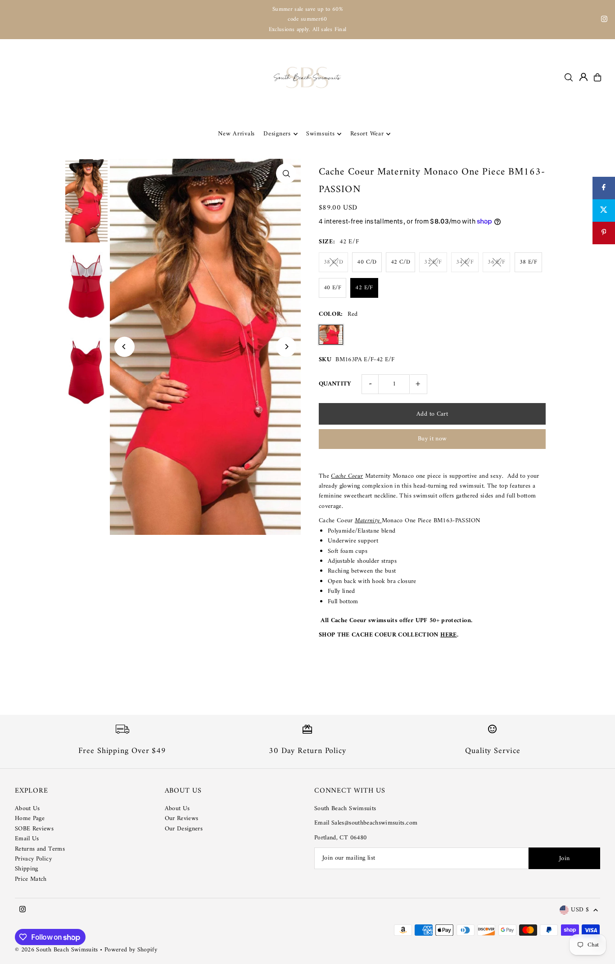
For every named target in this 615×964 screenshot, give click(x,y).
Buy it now (432, 438)
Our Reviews (182, 818)
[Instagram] (604, 20)
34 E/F (465, 262)
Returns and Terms (40, 849)
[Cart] (597, 77)
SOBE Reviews (34, 828)
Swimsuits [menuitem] (320, 133)
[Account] (583, 77)
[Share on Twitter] (603, 210)
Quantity (335, 384)
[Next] (286, 346)
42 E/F (364, 287)
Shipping (26, 868)
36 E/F (496, 262)
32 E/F (433, 262)
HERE (448, 635)
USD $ (580, 910)
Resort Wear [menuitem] (367, 133)
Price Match (31, 879)
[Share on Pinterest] (603, 233)
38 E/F (528, 262)
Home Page (30, 818)
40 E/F (332, 287)
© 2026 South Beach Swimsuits (56, 949)
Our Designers (184, 828)
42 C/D (400, 262)
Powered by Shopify (130, 949)
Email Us (27, 838)
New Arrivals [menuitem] (236, 133)
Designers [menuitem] (276, 133)
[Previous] (124, 346)
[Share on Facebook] (603, 188)
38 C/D (333, 262)
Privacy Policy (33, 859)
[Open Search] (569, 77)
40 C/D (366, 262)
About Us (27, 808)
